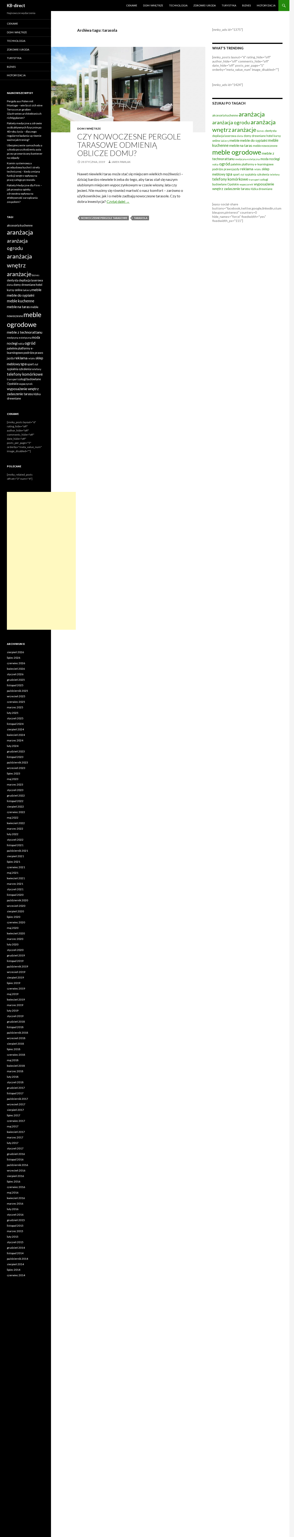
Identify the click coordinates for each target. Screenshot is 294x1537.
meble (234, 140)
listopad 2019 (15, 961)
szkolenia (263, 174)
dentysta (271, 131)
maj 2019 (12, 994)
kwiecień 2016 (16, 1198)
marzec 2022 (15, 828)
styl (242, 174)
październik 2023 (17, 762)
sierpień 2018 (15, 1043)
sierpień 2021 (15, 856)
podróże (217, 169)
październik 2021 (17, 850)
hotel (269, 136)
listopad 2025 (15, 685)
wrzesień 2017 (16, 1104)
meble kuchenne (20, 300)
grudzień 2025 (16, 679)
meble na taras (240, 145)
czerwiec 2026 (16, 663)
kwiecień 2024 (16, 735)
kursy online (15, 290)
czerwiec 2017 (16, 1121)
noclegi (274, 159)
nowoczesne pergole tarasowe (104, 217)
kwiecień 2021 (16, 878)
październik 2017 (17, 1098)
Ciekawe (131, 5)
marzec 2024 (15, 740)
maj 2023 (12, 779)
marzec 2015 (15, 1231)
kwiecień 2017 (16, 1132)
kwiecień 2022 (16, 823)
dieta (240, 135)
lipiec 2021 (13, 861)
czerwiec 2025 (16, 701)
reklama (246, 169)
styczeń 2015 (15, 1242)
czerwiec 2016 (16, 1187)
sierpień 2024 (15, 729)
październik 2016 (17, 1165)
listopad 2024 (15, 724)
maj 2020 (12, 928)
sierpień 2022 (15, 806)
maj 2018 (12, 1060)
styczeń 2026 (15, 674)
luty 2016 (12, 1209)
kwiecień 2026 (16, 668)
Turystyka (229, 5)
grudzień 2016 (16, 1154)
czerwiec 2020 (16, 922)
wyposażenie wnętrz (23, 388)
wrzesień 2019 (16, 972)
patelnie (236, 164)
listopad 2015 (15, 1225)
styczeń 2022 (15, 839)
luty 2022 (12, 834)
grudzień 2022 (16, 795)
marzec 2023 (15, 784)
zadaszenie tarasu (237, 189)
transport (254, 179)
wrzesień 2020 (16, 905)
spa (229, 173)
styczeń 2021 (15, 889)
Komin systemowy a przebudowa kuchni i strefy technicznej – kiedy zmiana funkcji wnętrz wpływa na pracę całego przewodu (23, 171)
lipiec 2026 (13, 657)
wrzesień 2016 (16, 1170)
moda (264, 159)
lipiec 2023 (13, 773)
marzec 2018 (15, 1071)
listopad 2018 (15, 1027)
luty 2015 (12, 1236)
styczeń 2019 (15, 1016)
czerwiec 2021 (16, 867)
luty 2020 (12, 944)
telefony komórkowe (230, 179)
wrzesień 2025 (16, 696)
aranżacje (244, 129)
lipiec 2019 (13, 983)
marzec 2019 (15, 1005)
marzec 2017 (15, 1137)
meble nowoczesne (265, 145)
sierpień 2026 (15, 652)
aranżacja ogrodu (231, 122)
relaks (257, 169)
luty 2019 (12, 1010)
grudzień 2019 (16, 955)
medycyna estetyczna (247, 159)
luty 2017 (12, 1143)
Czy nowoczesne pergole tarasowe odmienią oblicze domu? (129, 145)
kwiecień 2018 (16, 1065)
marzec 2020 (15, 939)
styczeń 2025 (15, 718)
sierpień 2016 (15, 1176)
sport (236, 174)
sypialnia (250, 174)
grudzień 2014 (16, 1247)
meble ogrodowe (236, 152)
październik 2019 (17, 966)
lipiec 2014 (13, 1269)
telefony (275, 174)
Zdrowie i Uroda (204, 5)
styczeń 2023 (15, 790)
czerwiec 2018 (16, 1054)
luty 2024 (12, 746)
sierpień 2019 (15, 977)
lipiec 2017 (13, 1115)
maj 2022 (12, 817)
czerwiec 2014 (16, 1275)
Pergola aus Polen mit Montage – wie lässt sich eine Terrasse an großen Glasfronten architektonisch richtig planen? (24, 109)
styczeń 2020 (15, 950)
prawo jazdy (232, 169)
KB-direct (16, 5)
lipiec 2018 (13, 1049)
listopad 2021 (15, 845)
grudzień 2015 (16, 1220)
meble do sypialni (253, 140)
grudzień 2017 (16, 1087)
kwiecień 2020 (16, 933)
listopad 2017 (15, 1093)
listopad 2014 (15, 1253)
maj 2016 (12, 1192)
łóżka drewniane (261, 189)
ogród (224, 163)
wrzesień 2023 (16, 768)
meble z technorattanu (24, 332)
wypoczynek (246, 184)
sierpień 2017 (15, 1110)
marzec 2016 (15, 1203)
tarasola (140, 217)
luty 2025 (12, 713)
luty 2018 (12, 1076)
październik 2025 (17, 690)
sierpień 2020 (15, 911)
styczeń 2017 (15, 1148)
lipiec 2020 (13, 917)
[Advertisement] (41, 561)
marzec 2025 (15, 707)
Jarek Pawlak (121, 162)
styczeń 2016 (15, 1214)
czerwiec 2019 (16, 988)
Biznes (246, 5)
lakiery (225, 140)
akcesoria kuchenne (225, 115)
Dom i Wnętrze (153, 5)
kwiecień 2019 (16, 999)
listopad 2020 (15, 894)
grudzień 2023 (16, 751)
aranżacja (252, 114)
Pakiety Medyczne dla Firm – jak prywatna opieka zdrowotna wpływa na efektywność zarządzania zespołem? (24, 194)
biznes (260, 130)
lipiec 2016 (13, 1181)
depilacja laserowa (224, 136)
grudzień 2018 (16, 1021)
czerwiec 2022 (16, 812)
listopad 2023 (15, 757)
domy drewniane (255, 136)
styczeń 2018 (15, 1082)
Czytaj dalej (118, 201)
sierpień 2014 (15, 1264)
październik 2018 (17, 1032)
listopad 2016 (15, 1159)
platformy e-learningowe (258, 164)
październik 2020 (17, 900)
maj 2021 (12, 872)
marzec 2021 (15, 883)
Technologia (178, 5)
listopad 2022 (15, 801)
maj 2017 (12, 1126)
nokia (215, 164)
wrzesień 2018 (16, 1038)
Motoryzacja (266, 5)
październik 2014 (17, 1258)
